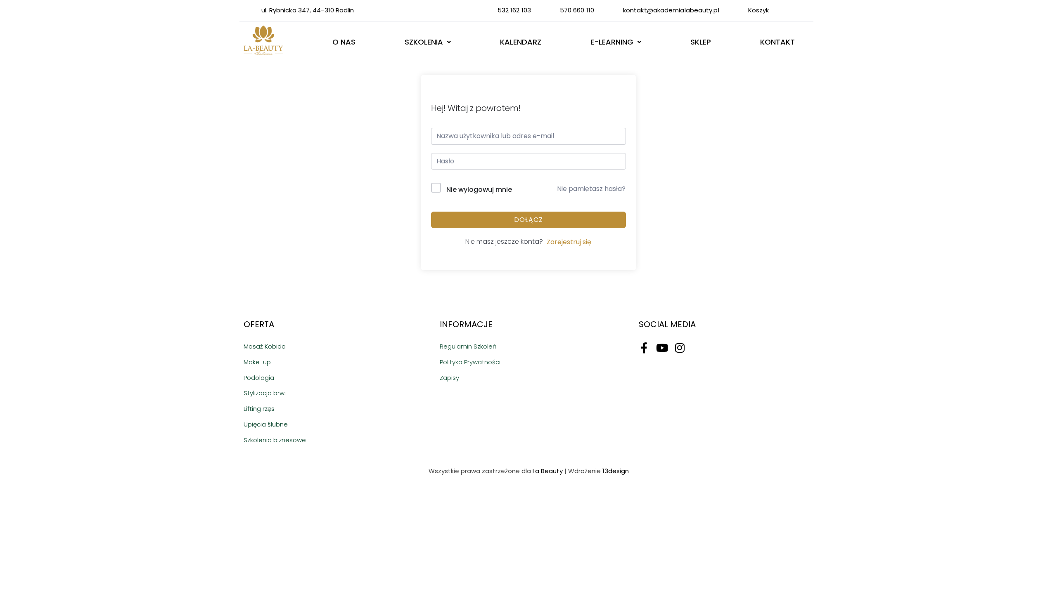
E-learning (611, 42)
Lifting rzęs (259, 408)
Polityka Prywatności (470, 362)
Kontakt (777, 42)
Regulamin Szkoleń (468, 346)
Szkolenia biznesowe (275, 440)
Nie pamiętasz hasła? (591, 188)
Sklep (700, 42)
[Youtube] (661, 347)
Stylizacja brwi (265, 393)
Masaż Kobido (265, 346)
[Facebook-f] (644, 347)
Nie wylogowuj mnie (479, 189)
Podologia (259, 377)
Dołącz (528, 219)
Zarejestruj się (569, 242)
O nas (343, 42)
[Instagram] (679, 347)
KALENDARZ (520, 42)
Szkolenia (424, 42)
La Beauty (548, 471)
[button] (427, 42)
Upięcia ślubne (266, 424)
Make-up (257, 362)
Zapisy (449, 377)
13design (615, 471)
